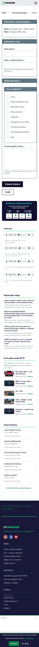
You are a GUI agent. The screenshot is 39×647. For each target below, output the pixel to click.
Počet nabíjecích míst (19, 102)
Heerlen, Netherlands (12, 441)
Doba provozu (17, 112)
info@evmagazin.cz (11, 601)
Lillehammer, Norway (12, 464)
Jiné (12, 137)
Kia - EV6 (19, 391)
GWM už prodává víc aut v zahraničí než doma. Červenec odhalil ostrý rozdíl (18, 341)
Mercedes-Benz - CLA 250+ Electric (23, 373)
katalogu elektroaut (10, 365)
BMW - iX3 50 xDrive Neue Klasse (23, 382)
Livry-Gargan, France (12, 430)
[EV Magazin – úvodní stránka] (8, 3)
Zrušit (8, 192)
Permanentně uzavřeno (20, 132)
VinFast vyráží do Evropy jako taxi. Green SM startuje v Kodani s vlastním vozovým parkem (19, 328)
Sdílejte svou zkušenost (12, 560)
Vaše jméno (9, 49)
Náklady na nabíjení (11, 583)
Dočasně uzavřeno (18, 127)
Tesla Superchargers (19, 13)
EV (11, 527)
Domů (4, 13)
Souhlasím (13, 643)
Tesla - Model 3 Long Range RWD (23, 401)
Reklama (7, 608)
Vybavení (14, 117)
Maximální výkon (17, 107)
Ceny (13, 97)
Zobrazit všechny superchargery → (19, 488)
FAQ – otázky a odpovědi (13, 553)
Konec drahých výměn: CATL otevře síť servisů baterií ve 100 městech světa (19, 302)
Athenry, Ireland (10, 475)
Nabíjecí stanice (9, 563)
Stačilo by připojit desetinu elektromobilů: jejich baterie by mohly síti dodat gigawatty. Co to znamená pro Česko (19, 314)
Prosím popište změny (13, 146)
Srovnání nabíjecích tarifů (13, 579)
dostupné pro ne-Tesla (20, 122)
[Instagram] (6, 537)
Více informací (29, 638)
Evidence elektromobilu (12, 556)
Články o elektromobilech (13, 549)
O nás (6, 604)
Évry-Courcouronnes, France (15, 452)
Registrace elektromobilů (12, 506)
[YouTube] (16, 537)
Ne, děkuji (25, 643)
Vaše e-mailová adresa (14, 60)
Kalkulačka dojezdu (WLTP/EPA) (15, 576)
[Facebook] (11, 537)
